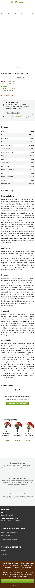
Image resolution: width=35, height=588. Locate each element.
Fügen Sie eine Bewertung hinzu (17, 403)
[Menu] (2, 2)
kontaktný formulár (11, 119)
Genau (17, 581)
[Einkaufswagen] (32, 2)
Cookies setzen (17, 586)
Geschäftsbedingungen (9, 539)
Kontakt (3, 550)
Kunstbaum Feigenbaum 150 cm (6, 435)
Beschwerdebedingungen (9, 532)
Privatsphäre (5, 535)
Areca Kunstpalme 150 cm (17, 435)
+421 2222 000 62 (16, 117)
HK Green (11, 1)
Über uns (4, 554)
